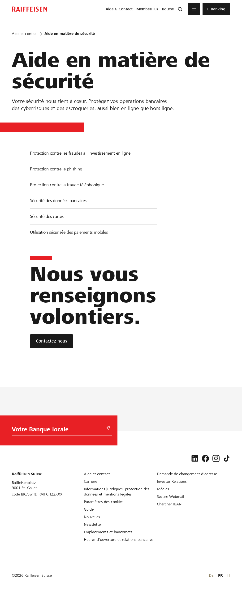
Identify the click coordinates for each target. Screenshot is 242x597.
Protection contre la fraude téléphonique (67, 184)
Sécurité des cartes (47, 216)
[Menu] (194, 9)
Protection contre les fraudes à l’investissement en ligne (80, 153)
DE (211, 575)
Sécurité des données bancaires (58, 200)
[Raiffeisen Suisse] (29, 9)
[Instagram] (216, 458)
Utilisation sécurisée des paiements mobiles (69, 232)
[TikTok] (226, 458)
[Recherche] (180, 9)
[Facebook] (205, 458)
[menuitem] (119, 9)
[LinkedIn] (194, 458)
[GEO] (108, 427)
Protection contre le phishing (56, 168)
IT (228, 575)
